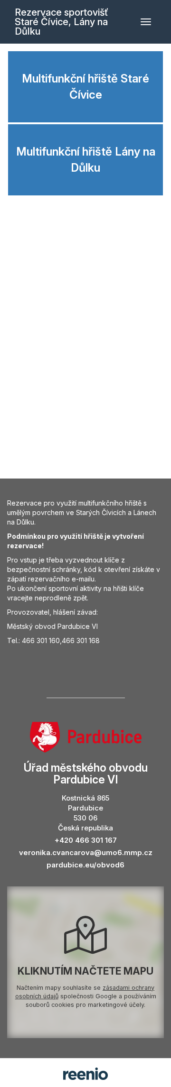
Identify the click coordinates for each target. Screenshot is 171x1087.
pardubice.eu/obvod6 (85, 864)
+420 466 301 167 (86, 840)
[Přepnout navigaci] (145, 21)
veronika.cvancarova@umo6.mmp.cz (85, 852)
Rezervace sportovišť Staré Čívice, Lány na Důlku (61, 22)
